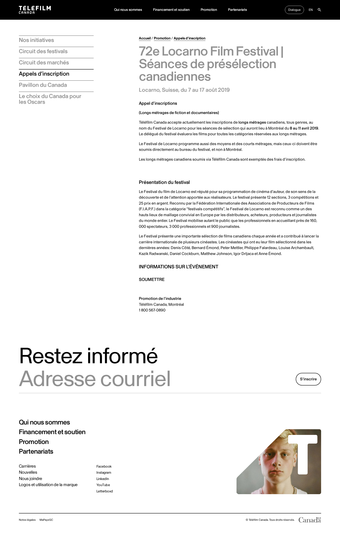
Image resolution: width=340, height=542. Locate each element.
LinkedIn (102, 479)
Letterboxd (104, 491)
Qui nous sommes (128, 9)
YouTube (103, 485)
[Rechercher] (319, 10)
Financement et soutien (171, 9)
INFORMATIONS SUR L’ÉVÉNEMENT (178, 267)
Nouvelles (28, 472)
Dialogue (294, 10)
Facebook (104, 467)
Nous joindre (30, 478)
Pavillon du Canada (43, 85)
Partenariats (237, 9)
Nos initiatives (36, 40)
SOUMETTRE (151, 279)
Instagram (103, 473)
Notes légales (27, 520)
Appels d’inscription (44, 73)
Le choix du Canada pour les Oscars (50, 99)
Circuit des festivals (43, 51)
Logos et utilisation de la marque (48, 484)
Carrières (27, 466)
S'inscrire (308, 379)
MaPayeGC (46, 520)
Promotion (209, 9)
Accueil (145, 38)
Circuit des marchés (44, 62)
